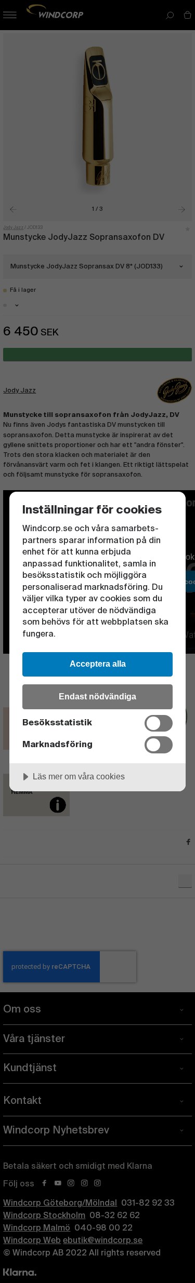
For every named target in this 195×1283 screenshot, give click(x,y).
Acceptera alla (98, 663)
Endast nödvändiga (97, 696)
